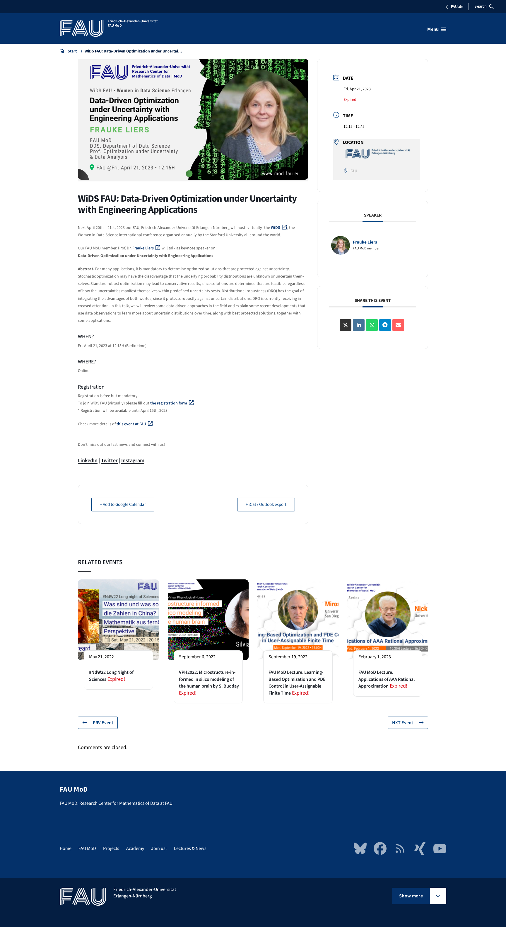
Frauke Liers (143, 248)
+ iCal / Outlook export (266, 504)
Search (480, 6)
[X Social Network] (345, 325)
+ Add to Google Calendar (123, 504)
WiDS (275, 228)
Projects (111, 848)
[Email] (398, 325)
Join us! (159, 848)
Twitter (109, 460)
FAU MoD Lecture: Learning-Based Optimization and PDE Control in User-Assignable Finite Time (297, 682)
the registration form (168, 403)
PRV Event (103, 723)
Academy (135, 848)
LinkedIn (88, 460)
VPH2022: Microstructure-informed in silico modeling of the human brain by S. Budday (209, 679)
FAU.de (457, 7)
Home (65, 848)
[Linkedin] (359, 325)
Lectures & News (190, 848)
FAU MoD (87, 848)
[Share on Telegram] (385, 325)
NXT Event (402, 723)
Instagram (132, 460)
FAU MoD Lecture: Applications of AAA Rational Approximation (386, 679)
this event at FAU (131, 424)
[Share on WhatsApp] (372, 325)
